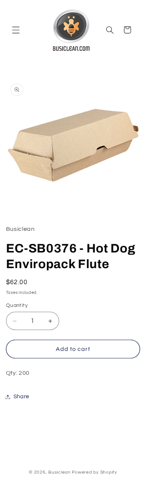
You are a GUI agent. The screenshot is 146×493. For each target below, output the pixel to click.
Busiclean (59, 472)
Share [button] (21, 396)
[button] (15, 29)
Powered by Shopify (94, 472)
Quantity (17, 305)
